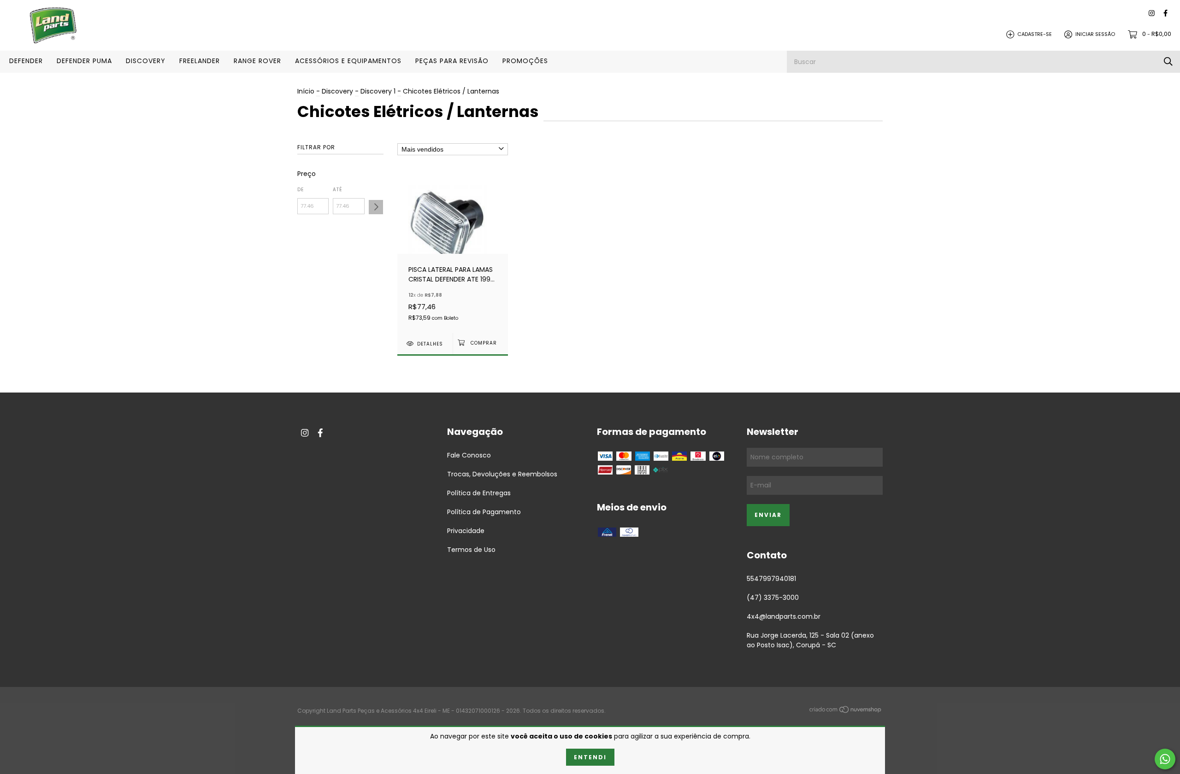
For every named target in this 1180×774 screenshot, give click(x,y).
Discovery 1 (377, 91)
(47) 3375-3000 (773, 597)
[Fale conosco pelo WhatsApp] (1165, 759)
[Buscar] (1168, 61)
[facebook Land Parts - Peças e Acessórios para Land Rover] (1165, 13)
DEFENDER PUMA (84, 60)
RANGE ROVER (257, 60)
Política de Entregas (479, 493)
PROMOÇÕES (525, 60)
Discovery (337, 91)
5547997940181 (771, 578)
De (300, 189)
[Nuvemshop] (846, 711)
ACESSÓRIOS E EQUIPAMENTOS (348, 60)
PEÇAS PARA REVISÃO (452, 60)
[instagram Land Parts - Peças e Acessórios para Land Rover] (1151, 13)
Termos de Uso (471, 549)
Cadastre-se (1034, 34)
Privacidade (465, 530)
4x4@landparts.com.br (783, 616)
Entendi (590, 757)
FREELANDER (199, 60)
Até (337, 189)
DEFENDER (26, 60)
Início (305, 91)
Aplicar (376, 207)
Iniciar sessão (1095, 34)
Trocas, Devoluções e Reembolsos (502, 474)
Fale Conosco (469, 455)
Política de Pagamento (484, 511)
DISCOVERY (145, 60)
